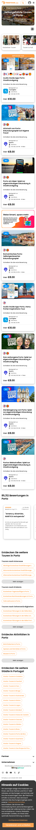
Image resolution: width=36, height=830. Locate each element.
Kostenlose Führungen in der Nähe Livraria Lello (18, 616)
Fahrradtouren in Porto (11, 601)
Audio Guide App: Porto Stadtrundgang (14, 79)
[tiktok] (19, 772)
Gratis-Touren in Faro (11, 686)
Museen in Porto (9, 654)
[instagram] (3, 772)
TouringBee (12, 89)
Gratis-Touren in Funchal (12, 681)
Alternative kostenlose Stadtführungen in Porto (18, 575)
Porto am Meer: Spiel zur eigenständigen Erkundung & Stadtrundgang (16, 183)
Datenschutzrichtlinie (16, 802)
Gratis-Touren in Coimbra (12, 676)
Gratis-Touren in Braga (11, 691)
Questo (11, 142)
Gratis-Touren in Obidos (12, 724)
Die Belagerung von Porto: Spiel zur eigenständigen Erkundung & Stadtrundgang (17, 412)
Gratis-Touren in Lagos (11, 705)
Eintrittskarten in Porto (11, 644)
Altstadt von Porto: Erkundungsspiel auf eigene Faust (16, 130)
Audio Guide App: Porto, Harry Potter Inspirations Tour (17, 308)
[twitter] (15, 772)
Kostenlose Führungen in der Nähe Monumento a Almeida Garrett (18, 611)
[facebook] (7, 772)
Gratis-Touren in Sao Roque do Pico (16, 748)
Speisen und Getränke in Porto (14, 649)
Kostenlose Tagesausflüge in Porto (16, 592)
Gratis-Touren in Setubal (12, 710)
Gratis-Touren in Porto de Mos (14, 734)
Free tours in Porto (14, 8)
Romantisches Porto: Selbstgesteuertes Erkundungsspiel (12, 256)
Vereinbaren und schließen (18, 825)
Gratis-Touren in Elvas (11, 729)
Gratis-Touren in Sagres (12, 743)
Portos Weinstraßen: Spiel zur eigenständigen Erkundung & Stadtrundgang (16, 464)
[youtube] (11, 772)
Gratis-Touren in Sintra (11, 700)
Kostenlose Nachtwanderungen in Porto (18, 596)
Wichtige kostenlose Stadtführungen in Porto (18, 566)
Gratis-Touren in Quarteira (13, 739)
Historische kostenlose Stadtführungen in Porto (18, 570)
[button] (11, 42)
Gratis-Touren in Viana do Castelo (16, 715)
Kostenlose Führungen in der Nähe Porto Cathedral (18, 621)
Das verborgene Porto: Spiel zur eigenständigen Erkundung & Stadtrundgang (17, 359)
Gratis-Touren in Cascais (12, 720)
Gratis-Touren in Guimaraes (13, 696)
